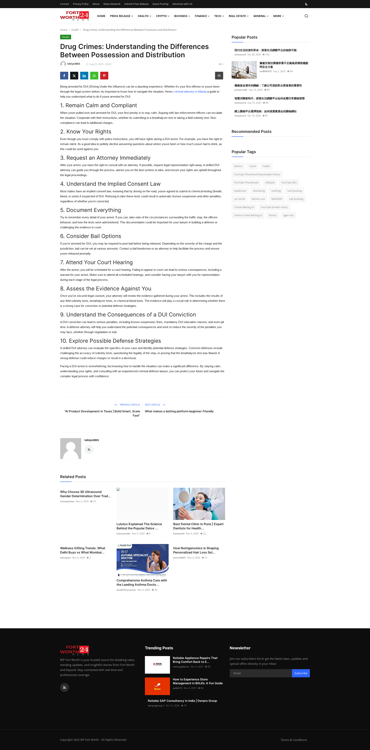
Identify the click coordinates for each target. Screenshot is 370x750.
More (277, 16)
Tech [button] (217, 16)
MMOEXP (277, 199)
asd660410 (266, 71)
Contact (64, 4)
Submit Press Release (136, 4)
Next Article (153, 404)
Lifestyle (270, 182)
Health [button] (143, 16)
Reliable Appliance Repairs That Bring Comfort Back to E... (195, 660)
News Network (111, 4)
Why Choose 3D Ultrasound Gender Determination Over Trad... (85, 494)
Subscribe (300, 673)
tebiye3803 (91, 440)
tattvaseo (65, 557)
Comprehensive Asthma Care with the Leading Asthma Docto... (142, 582)
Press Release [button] (120, 16)
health (266, 166)
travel (252, 166)
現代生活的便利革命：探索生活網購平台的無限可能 (266, 50)
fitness (273, 215)
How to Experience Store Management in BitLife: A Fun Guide (198, 681)
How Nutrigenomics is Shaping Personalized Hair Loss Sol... (196, 550)
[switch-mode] (307, 4)
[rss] (64, 687)
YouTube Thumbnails (246, 182)
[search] (306, 15)
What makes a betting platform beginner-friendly (179, 411)
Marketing (259, 190)
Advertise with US (182, 4)
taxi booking (295, 190)
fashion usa (258, 199)
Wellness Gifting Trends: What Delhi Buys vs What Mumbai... (82, 550)
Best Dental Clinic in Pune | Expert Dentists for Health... (198, 526)
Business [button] (180, 16)
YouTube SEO (289, 182)
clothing (276, 190)
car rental (239, 199)
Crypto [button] (161, 16)
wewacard (240, 54)
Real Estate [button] (237, 16)
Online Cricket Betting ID (248, 215)
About (96, 4)
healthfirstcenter (126, 589)
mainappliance (181, 666)
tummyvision (67, 501)
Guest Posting (160, 4)
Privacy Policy (81, 4)
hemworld (178, 533)
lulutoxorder (123, 533)
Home (101, 16)
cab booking (296, 199)
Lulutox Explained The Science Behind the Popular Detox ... (139, 526)
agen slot (288, 215)
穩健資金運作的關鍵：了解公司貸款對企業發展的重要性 (268, 85)
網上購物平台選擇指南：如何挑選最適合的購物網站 (266, 111)
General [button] (259, 16)
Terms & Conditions (294, 740)
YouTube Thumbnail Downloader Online (257, 174)
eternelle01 (179, 557)
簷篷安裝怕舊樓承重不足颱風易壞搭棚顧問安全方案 (284, 64)
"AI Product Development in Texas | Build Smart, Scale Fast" (102, 413)
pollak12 (177, 688)
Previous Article (129, 404)
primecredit (241, 89)
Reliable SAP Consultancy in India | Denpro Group (182, 701)
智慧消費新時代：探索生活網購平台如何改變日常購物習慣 (270, 98)
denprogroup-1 (156, 705)
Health (75, 29)
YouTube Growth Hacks (274, 207)
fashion (238, 166)
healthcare (240, 190)
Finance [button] (201, 16)
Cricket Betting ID (244, 207)
